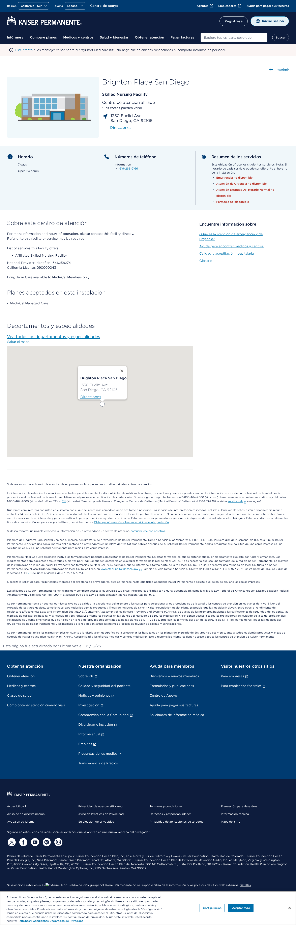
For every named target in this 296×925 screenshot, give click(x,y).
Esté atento (24, 50)
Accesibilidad (16, 806)
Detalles (245, 885)
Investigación (88, 705)
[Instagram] (58, 842)
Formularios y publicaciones (172, 686)
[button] (102, 404)
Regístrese (234, 21)
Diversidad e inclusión (95, 724)
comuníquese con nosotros (148, 531)
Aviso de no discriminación (26, 814)
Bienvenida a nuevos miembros (174, 676)
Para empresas (232, 676)
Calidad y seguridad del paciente (104, 686)
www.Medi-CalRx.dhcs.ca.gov (119, 568)
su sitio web (235, 501)
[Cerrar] (289, 907)
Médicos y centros (78, 37)
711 (64, 501)
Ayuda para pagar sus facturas (267, 5)
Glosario (205, 261)
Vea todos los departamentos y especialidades (53, 336)
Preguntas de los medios (97, 753)
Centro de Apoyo (163, 695)
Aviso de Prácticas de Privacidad (101, 814)
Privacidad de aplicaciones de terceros (176, 821)
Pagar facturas (182, 37)
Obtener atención (149, 37)
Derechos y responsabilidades (170, 814)
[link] (90, 397)
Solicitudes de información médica (177, 715)
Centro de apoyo (104, 6)
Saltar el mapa (18, 342)
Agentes (202, 5)
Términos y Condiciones (33, 920)
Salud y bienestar (114, 37)
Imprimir (282, 70)
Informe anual (89, 734)
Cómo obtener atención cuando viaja (36, 705)
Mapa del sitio (230, 821)
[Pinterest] (46, 842)
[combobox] (234, 37)
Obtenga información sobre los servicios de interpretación (131, 522)
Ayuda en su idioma (20, 821)
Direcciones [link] (120, 127)
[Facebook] (23, 842)
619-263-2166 (128, 168)
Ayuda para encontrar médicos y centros (231, 246)
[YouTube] (34, 842)
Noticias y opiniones (94, 695)
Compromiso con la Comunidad (103, 715)
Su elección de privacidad (96, 821)
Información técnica (235, 814)
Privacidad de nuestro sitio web (100, 806)
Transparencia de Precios (98, 763)
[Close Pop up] (122, 371)
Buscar (281, 37)
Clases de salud (19, 695)
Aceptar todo (241, 907)
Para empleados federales (241, 686)
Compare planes (43, 37)
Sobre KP (85, 676)
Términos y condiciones (166, 806)
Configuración (212, 907)
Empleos (85, 744)
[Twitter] (11, 842)
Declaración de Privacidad (67, 920)
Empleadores (227, 5)
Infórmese (15, 37)
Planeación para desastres (239, 806)
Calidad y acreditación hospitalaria (226, 253)
